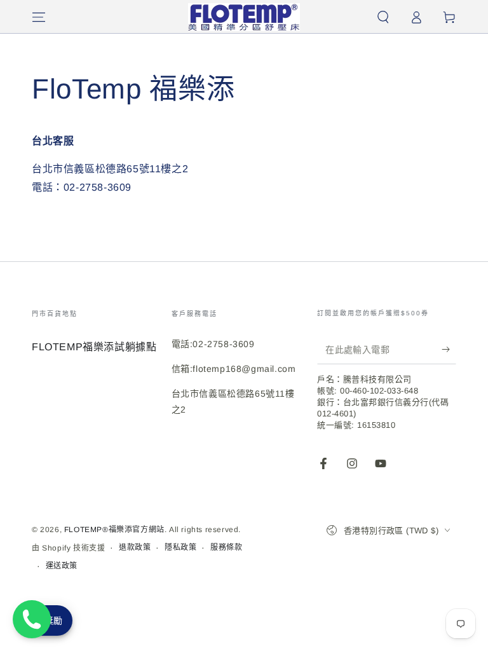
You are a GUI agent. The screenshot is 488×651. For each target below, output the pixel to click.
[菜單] (38, 17)
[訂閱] (449, 350)
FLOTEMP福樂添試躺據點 (94, 346)
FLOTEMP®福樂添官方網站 (114, 529)
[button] (383, 17)
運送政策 (62, 565)
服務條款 (226, 547)
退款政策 (135, 547)
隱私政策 (180, 547)
